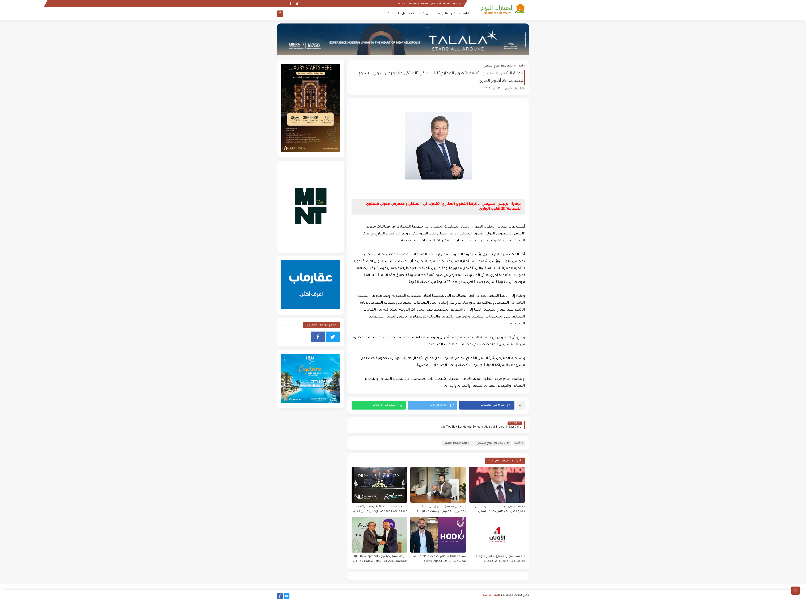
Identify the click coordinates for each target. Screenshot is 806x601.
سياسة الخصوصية (419, 3)
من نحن (457, 3)
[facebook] (290, 4)
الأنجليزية (393, 13)
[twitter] (297, 4)
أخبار (453, 13)
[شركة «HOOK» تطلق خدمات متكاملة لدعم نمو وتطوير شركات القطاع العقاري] (438, 535)
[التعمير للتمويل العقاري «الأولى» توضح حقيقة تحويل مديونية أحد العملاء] (497, 535)
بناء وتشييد (441, 13)
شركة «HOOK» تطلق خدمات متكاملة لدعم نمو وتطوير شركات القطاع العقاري (439, 559)
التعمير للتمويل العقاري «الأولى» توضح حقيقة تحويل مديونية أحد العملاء (500, 559)
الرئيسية (464, 13)
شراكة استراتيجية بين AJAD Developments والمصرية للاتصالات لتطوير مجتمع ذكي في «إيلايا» (380, 559)
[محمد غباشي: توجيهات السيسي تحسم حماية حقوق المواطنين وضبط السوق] (497, 485)
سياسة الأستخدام (440, 3)
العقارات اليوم (491, 595)
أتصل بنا (402, 3)
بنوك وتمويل (409, 13)
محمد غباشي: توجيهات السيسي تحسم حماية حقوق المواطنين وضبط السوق (500, 509)
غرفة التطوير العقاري (455, 443)
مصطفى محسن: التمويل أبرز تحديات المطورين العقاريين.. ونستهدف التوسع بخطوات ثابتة (441, 509)
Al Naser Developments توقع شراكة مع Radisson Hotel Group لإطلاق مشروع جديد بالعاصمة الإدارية (379, 509)
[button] (486, 405)
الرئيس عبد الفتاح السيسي (498, 66)
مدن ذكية (425, 13)
